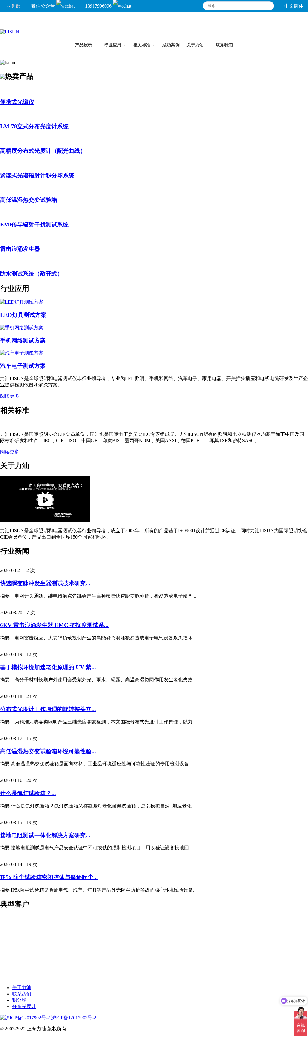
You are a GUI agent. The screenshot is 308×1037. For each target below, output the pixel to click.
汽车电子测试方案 (23, 366)
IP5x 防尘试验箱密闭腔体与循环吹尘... (49, 877)
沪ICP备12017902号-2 (73, 1017)
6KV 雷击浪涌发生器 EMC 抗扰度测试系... (54, 625)
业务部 (13, 5)
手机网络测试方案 (23, 340)
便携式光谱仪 (17, 102)
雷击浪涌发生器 (20, 249)
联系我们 (21, 993)
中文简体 (293, 5)
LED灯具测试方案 (23, 315)
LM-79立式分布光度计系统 (34, 126)
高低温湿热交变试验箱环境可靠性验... (48, 751)
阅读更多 (9, 395)
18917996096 (99, 5)
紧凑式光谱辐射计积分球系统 (37, 175)
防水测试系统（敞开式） (31, 273)
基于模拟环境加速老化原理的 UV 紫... (48, 667)
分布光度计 (24, 1006)
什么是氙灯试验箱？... (28, 793)
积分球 (19, 1000)
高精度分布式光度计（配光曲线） (43, 151)
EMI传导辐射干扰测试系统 (34, 224)
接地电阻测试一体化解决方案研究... (45, 835)
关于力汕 (21, 987)
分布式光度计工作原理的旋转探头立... (48, 709)
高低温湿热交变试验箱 (28, 200)
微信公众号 (43, 5)
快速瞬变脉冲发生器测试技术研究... (45, 583)
